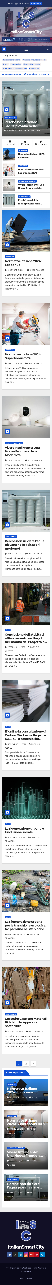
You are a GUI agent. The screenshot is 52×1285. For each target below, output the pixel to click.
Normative (23, 150)
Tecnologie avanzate (27, 181)
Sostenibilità (24, 196)
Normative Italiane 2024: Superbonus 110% (23, 356)
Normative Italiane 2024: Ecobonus (23, 263)
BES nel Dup (34, 69)
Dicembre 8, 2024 (16, 270)
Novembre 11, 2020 (17, 744)
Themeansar (26, 1271)
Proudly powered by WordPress (18, 1268)
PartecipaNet (16, 64)
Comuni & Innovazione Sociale (34, 60)
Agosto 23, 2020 (15, 1031)
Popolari (25, 144)
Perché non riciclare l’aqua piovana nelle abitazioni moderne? (29, 204)
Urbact (5, 64)
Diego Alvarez (37, 270)
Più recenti (10, 144)
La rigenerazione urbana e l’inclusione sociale (24, 830)
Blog (29, 113)
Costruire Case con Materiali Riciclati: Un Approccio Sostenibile (25, 1022)
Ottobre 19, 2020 (16, 934)
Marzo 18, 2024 (15, 363)
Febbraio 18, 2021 (38, 126)
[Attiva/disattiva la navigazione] (26, 49)
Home (22, 1278)
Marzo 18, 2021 (15, 554)
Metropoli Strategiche (31, 64)
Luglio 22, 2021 (15, 460)
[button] (48, 49)
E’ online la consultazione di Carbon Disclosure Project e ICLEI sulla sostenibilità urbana (25, 737)
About (29, 1278)
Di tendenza (41, 144)
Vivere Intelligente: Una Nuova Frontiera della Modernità (31, 188)
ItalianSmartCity (26, 31)
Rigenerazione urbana (11, 60)
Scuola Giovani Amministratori (15, 69)
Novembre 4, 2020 (16, 837)
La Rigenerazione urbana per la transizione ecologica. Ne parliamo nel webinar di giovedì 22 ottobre (25, 927)
